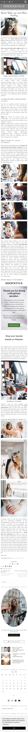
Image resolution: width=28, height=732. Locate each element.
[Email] (9, 2)
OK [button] (14, 728)
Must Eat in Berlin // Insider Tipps (7, 573)
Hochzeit (18, 105)
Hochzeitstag (10, 51)
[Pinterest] (4, 2)
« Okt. (13, 695)
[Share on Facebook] (6, 566)
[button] (26, 2)
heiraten (4, 568)
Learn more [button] (6, 724)
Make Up (10, 568)
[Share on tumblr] (11, 566)
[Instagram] (1, 2)
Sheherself (14, 6)
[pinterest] (16, 700)
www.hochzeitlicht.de (18, 558)
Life (20, 10)
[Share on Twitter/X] (8, 566)
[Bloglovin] (6, 2)
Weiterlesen (14, 635)
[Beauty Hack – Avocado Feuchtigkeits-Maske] (5, 649)
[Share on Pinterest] (9, 566)
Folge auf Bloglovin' (14, 641)
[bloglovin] (12, 700)
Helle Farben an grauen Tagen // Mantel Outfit (21, 573)
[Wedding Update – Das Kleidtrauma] (5, 656)
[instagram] (8, 700)
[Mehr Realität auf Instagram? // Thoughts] (5, 662)
